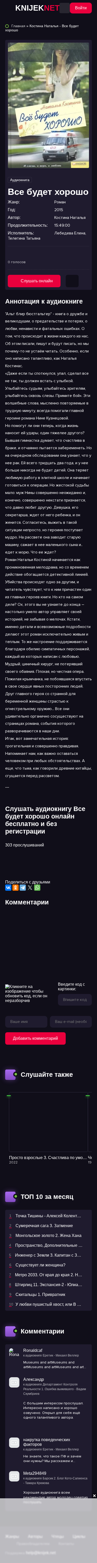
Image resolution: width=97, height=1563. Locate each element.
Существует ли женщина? (40, 1265)
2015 (58, 209)
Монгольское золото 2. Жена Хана (48, 1235)
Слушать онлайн (37, 281)
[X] (30, 887)
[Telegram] (23, 887)
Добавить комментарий (35, 1038)
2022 (13, 1162)
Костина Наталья (70, 217)
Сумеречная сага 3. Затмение (44, 1225)
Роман (60, 202)
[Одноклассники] (15, 887)
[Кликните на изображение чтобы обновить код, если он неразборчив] (29, 993)
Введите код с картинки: (71, 986)
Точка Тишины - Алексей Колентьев (50, 1216)
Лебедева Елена (69, 233)
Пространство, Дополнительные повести (54, 1245)
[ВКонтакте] (8, 887)
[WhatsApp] (37, 887)
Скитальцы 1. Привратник (40, 1294)
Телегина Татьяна (24, 238)
